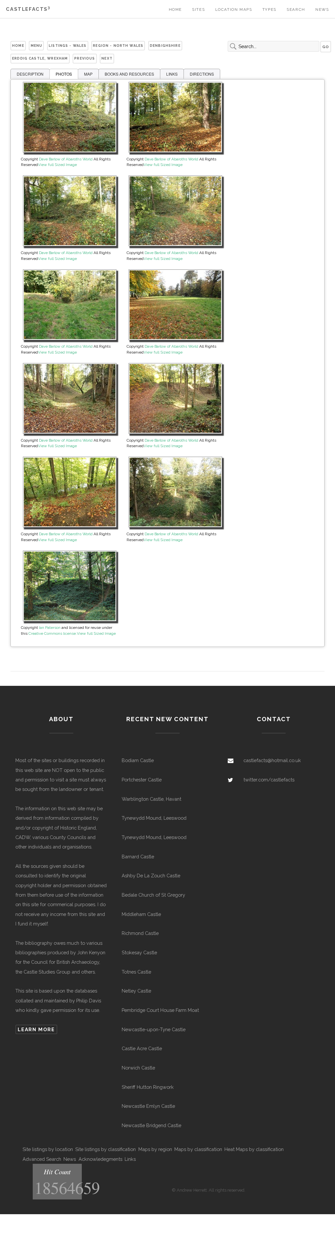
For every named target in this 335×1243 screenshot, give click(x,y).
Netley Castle (136, 991)
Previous (84, 58)
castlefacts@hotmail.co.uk (272, 760)
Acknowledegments (100, 1159)
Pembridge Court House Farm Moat (160, 1010)
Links (130, 1159)
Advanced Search (42, 1159)
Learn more (36, 1029)
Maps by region (155, 1149)
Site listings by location (48, 1149)
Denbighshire (165, 45)
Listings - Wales (67, 45)
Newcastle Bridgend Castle (151, 1125)
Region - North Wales (118, 45)
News (322, 9)
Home (175, 9)
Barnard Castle (138, 856)
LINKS (172, 74)
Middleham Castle (141, 914)
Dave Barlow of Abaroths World (66, 159)
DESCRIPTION (30, 74)
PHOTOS (64, 74)
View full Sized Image (57, 164)
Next (107, 58)
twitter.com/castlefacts (268, 779)
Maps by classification (198, 1149)
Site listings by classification (105, 1149)
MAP (88, 74)
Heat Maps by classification (254, 1149)
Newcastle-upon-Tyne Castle (153, 1029)
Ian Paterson (50, 627)
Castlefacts (28, 9)
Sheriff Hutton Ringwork (148, 1087)
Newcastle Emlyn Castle (148, 1106)
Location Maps (233, 9)
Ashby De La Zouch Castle (151, 875)
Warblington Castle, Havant (151, 799)
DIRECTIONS (202, 74)
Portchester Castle (142, 779)
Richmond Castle (140, 933)
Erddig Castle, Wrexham (40, 58)
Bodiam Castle (138, 760)
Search (296, 9)
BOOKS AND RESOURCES (129, 74)
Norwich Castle (138, 1067)
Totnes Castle (136, 972)
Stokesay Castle (139, 952)
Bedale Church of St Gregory (153, 895)
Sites (198, 9)
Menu (37, 45)
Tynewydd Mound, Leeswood (154, 818)
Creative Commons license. (52, 633)
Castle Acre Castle (142, 1048)
